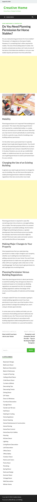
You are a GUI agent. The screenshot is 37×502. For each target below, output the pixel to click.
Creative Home (15, 7)
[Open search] (32, 17)
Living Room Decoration (10, 444)
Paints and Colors (8, 460)
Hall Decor (6, 411)
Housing (5, 435)
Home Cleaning (8, 420)
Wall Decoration (8, 481)
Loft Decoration (8, 447)
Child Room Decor (8, 380)
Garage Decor (7, 404)
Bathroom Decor (8, 365)
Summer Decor (7, 475)
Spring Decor (7, 469)
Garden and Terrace (9, 408)
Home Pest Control (9, 429)
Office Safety (7, 453)
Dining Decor (7, 392)
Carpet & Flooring (8, 374)
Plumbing (6, 466)
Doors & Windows (8, 398)
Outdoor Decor (8, 457)
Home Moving (7, 426)
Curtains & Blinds (8, 383)
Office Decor (7, 450)
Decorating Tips (8, 386)
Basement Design (8, 362)
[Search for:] (18, 350)
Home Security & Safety (10, 432)
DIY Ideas (6, 395)
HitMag (20, 499)
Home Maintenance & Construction (12, 23)
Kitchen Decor (7, 438)
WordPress (12, 499)
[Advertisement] (18, 74)
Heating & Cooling (8, 414)
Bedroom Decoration (9, 368)
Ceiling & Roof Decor (9, 377)
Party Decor (7, 463)
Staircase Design (8, 472)
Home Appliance (8, 417)
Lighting (5, 441)
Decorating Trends (9, 389)
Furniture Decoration (9, 401)
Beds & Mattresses (9, 371)
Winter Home (7, 484)
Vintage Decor (7, 478)
